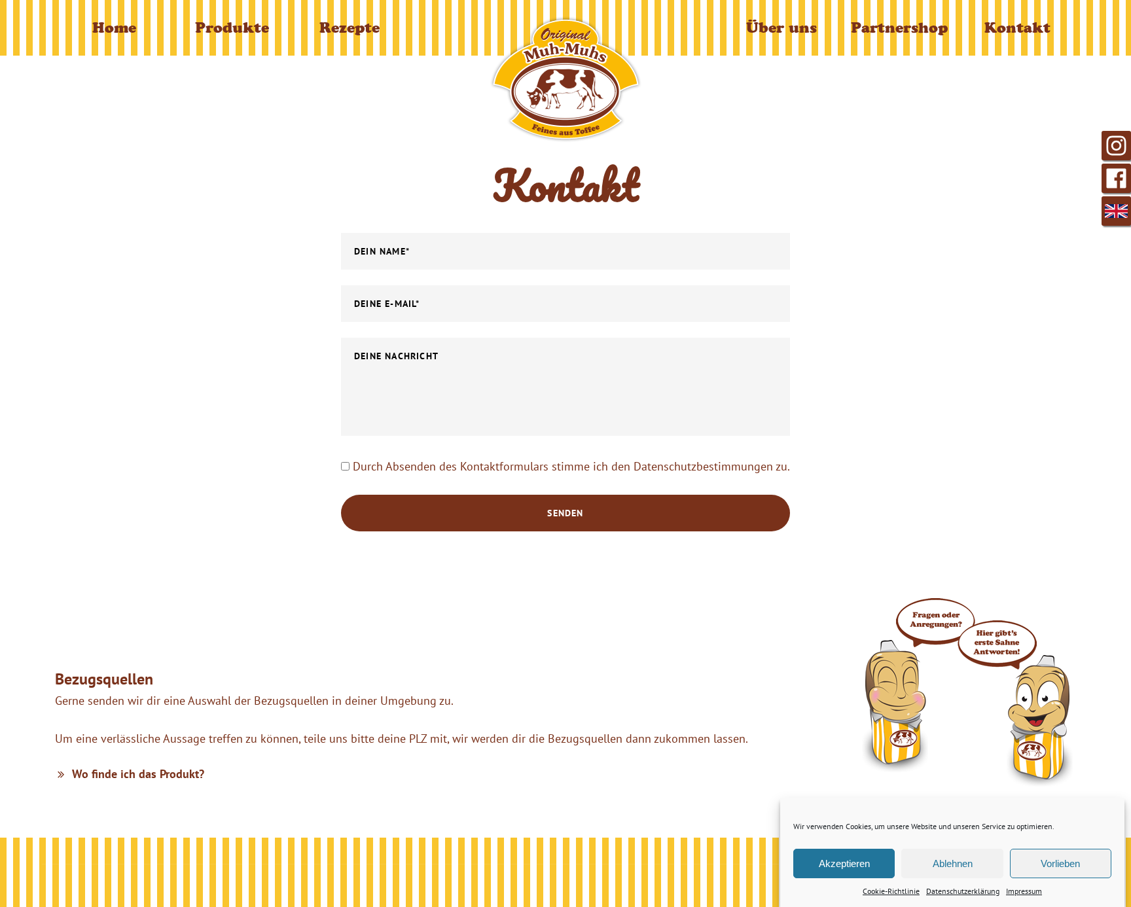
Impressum (1024, 891)
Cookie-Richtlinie (891, 891)
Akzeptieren (844, 862)
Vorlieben (1060, 862)
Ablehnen (953, 862)
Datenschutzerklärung (962, 891)
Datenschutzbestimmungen (703, 466)
